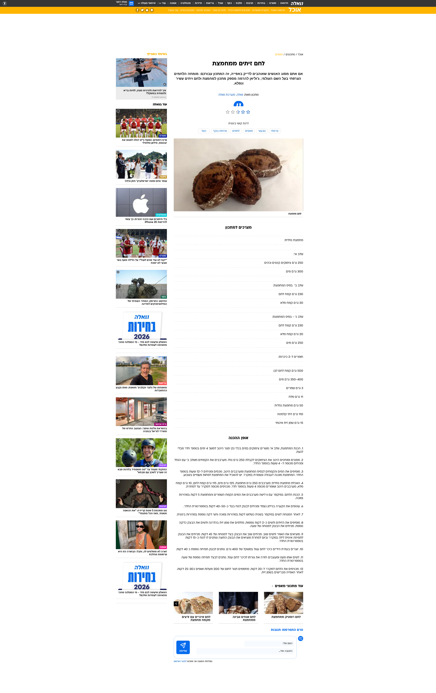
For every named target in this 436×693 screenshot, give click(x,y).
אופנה (173, 3)
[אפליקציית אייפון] (147, 10)
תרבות (249, 3)
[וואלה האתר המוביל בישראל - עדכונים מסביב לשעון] (297, 3)
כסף (229, 3)
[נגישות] (5, 3)
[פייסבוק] (137, 10)
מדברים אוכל (219, 10)
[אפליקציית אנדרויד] (152, 10)
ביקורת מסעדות (260, 10)
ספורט (272, 3)
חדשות (284, 3)
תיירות (198, 3)
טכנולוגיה (186, 3)
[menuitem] (282, 3)
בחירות (261, 3)
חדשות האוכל (278, 10)
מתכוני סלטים (203, 10)
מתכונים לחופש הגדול (239, 10)
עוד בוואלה (160, 104)
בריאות (210, 3)
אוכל (220, 3)
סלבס (239, 3)
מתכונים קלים (187, 10)
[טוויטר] (142, 10)
